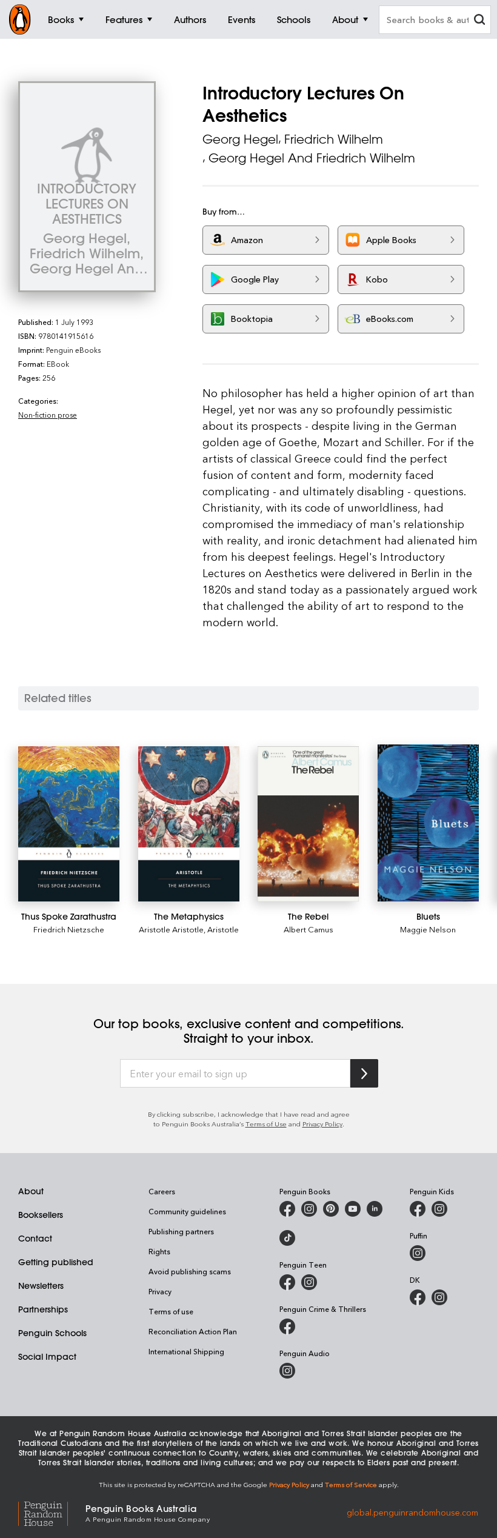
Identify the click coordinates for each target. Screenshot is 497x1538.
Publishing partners (181, 1231)
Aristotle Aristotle (171, 929)
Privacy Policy (322, 1123)
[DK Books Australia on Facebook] (417, 1297)
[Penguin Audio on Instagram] (287, 1371)
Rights (159, 1251)
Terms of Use (266, 1123)
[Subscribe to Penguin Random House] (364, 1073)
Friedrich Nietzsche (68, 929)
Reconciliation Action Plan (192, 1331)
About (31, 1191)
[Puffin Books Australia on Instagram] (417, 1253)
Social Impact (47, 1356)
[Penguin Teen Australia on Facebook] (287, 1282)
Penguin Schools (52, 1333)
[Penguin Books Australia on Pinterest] (331, 1209)
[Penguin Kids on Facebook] (417, 1209)
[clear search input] (479, 21)
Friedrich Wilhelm (333, 139)
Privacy (160, 1291)
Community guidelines (187, 1211)
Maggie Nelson (428, 929)
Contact (35, 1238)
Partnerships (43, 1309)
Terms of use (170, 1311)
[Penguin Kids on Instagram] (439, 1209)
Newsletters (41, 1285)
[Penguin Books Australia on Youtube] (353, 1209)
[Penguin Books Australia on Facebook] (287, 1209)
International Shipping (186, 1351)
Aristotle (223, 929)
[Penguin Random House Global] (51, 1512)
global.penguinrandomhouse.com (412, 1512)
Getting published (55, 1262)
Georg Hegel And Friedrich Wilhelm (311, 158)
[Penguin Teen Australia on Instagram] (309, 1282)
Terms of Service (351, 1484)
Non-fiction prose (47, 414)
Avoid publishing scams (189, 1271)
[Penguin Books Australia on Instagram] (309, 1209)
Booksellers (40, 1214)
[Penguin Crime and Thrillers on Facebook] (287, 1326)
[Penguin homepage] (20, 19)
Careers (161, 1191)
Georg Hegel (240, 139)
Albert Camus (308, 929)
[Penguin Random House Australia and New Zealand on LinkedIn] (374, 1209)
